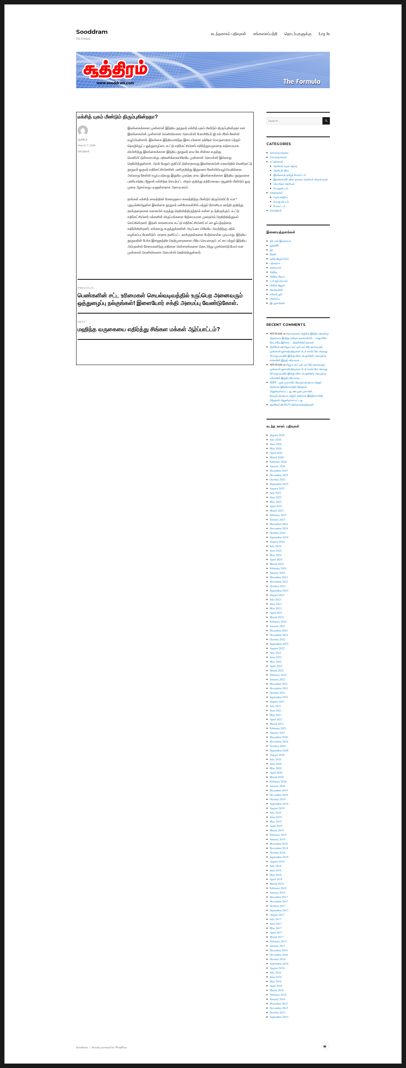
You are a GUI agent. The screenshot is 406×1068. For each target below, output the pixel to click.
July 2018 (275, 866)
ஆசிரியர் (83, 139)
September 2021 (279, 697)
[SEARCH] (326, 121)
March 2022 (277, 670)
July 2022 (275, 653)
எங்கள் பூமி (276, 294)
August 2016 (277, 968)
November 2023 (279, 581)
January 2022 (277, 679)
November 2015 (279, 1008)
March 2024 (277, 564)
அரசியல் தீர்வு (281, 170)
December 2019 (279, 790)
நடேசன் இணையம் (280, 241)
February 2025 (278, 515)
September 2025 (279, 484)
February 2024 (278, 568)
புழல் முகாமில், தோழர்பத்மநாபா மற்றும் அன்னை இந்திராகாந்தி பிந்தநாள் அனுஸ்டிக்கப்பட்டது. (296, 395)
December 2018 (279, 844)
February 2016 (278, 995)
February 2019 (278, 835)
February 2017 (278, 941)
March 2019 (277, 830)
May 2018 (276, 875)
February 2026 (278, 462)
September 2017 (279, 910)
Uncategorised (278, 157)
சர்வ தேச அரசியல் (284, 184)
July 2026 (275, 439)
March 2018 (277, 883)
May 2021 (276, 715)
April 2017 (276, 932)
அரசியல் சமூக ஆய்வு (285, 166)
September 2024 (279, 537)
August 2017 (277, 915)
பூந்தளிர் (274, 245)
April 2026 (276, 453)
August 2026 (277, 435)
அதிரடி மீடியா (277, 276)
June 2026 (276, 444)
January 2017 (277, 946)
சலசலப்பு (275, 299)
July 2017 (275, 919)
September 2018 (279, 857)
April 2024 (276, 559)
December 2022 (279, 630)
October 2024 (277, 533)
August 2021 (277, 701)
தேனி (273, 254)
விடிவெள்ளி (276, 290)
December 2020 (279, 737)
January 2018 (277, 892)
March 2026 (277, 457)
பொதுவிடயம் (280, 188)
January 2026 (277, 466)
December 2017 (279, 897)
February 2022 (278, 675)
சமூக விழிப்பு (280, 197)
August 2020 (277, 755)
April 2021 (276, 719)
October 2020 (277, 746)
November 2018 (279, 848)
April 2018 (276, 879)
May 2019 (276, 821)
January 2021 (277, 732)
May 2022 (276, 661)
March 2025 (277, 510)
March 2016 (277, 990)
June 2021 (276, 710)
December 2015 (279, 1003)
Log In (324, 33)
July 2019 (275, 812)
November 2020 (279, 741)
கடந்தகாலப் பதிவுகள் (228, 33)
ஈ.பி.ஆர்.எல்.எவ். (279, 281)
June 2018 (276, 870)
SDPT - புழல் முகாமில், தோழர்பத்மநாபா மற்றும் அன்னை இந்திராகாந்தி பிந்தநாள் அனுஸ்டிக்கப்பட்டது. (296, 386)
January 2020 (277, 786)
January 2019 (277, 839)
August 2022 (277, 648)
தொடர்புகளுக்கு (297, 33)
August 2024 (277, 542)
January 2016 (277, 999)
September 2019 (279, 804)
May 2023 (276, 608)
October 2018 (277, 852)
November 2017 (279, 901)
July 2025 (275, 493)
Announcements (279, 153)
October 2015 (277, 1012)
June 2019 (276, 817)
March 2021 (277, 724)
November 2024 (279, 528)
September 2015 (279, 1017)
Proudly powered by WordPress (109, 1047)
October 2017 (277, 906)
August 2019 (277, 808)
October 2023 (277, 586)
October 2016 (277, 959)
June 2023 (276, 604)
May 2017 (276, 928)
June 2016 (276, 977)
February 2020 (278, 781)
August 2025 (277, 488)
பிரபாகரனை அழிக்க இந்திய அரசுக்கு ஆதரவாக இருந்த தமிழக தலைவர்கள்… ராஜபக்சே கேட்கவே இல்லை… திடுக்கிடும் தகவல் (299, 338)
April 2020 (276, 772)
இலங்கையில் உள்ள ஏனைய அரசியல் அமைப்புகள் (300, 179)
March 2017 (277, 937)
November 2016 (279, 955)
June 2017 (276, 923)
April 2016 (276, 986)
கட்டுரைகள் (276, 161)
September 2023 (279, 590)
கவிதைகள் (276, 193)
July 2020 (275, 759)
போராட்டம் (279, 206)
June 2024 (276, 550)
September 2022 (279, 644)
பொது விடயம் (281, 201)
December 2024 (279, 524)
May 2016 (276, 981)
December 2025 (279, 470)
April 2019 (276, 826)
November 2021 (279, 688)
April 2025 (276, 506)
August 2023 (277, 595)
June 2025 (276, 497)
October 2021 (277, 693)
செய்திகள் (83, 151)
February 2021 (278, 728)
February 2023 (278, 621)
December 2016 (279, 950)
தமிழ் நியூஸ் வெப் (279, 259)
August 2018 (277, 861)
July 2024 (275, 546)
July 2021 (275, 706)
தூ (271, 250)
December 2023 (279, 577)
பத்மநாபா (275, 263)
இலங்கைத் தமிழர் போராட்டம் (289, 175)
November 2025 (279, 475)
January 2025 (277, 519)
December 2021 (279, 684)
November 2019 (279, 795)
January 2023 (277, 626)
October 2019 (277, 799)
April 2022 (276, 666)
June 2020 (276, 764)
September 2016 (279, 963)
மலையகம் (275, 267)
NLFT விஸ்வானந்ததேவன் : (299, 404)
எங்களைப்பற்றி (265, 33)
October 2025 (277, 479)
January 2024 (277, 573)
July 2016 (275, 972)
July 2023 (275, 599)
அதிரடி (274, 272)
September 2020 (279, 750)
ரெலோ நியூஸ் (277, 285)
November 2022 (279, 635)
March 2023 (277, 617)
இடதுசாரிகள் (277, 303)
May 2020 (276, 768)
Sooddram (92, 31)
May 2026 (276, 448)
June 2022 (276, 657)
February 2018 (278, 888)
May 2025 (276, 502)
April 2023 (276, 613)
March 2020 (277, 777)
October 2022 (277, 639)
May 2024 (276, 555)
